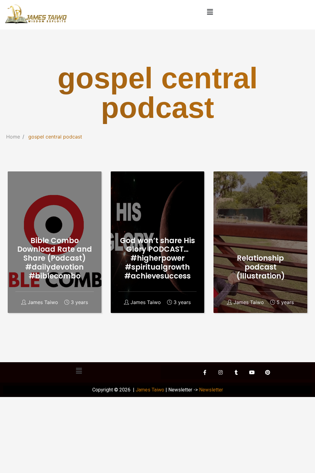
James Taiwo (43, 302)
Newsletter (211, 390)
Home (13, 137)
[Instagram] (220, 372)
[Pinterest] (268, 372)
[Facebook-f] (205, 372)
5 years (285, 302)
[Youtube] (252, 372)
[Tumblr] (236, 372)
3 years (79, 302)
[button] (210, 12)
